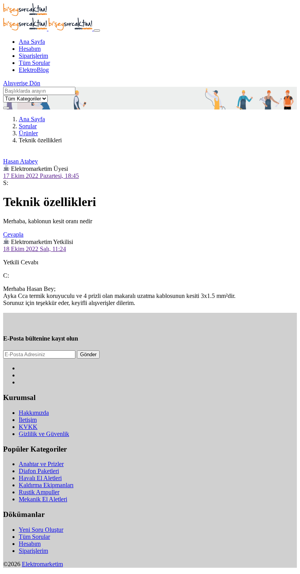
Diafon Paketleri (39, 471)
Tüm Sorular (34, 62)
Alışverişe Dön (21, 83)
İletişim (28, 419)
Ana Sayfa (32, 41)
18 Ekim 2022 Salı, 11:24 (34, 249)
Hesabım (30, 48)
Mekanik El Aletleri (43, 499)
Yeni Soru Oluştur (41, 529)
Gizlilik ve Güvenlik (44, 433)
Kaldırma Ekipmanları (46, 485)
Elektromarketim (42, 564)
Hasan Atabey (20, 161)
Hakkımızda (34, 412)
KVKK (28, 426)
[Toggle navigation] (97, 30)
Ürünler (28, 133)
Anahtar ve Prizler (41, 464)
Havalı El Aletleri (40, 478)
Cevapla (13, 234)
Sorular (28, 126)
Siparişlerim (33, 55)
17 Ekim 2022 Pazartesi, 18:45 (41, 175)
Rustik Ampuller (39, 492)
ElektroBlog (34, 69)
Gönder (88, 354)
